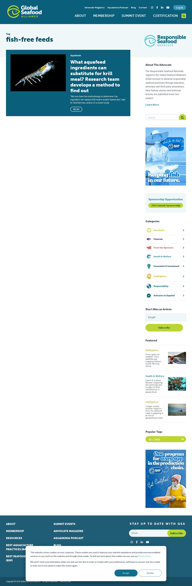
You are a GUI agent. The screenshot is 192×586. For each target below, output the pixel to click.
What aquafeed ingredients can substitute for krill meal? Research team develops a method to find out (95, 76)
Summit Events (64, 524)
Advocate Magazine (95, 7)
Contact (143, 7)
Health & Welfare (155, 376)
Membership (103, 16)
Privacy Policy (144, 556)
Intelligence (152, 350)
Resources (14, 538)
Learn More (152, 104)
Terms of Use (65, 581)
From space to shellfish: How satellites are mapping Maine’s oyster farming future (153, 360)
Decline (150, 573)
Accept (126, 573)
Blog (133, 7)
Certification (165, 16)
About (80, 16)
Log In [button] (179, 7)
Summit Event (134, 16)
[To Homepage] (24, 11)
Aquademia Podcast (118, 7)
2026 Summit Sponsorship (165, 205)
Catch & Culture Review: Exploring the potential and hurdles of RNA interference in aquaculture (154, 386)
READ (76, 109)
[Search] (182, 117)
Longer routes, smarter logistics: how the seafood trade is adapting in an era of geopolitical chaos (154, 412)
